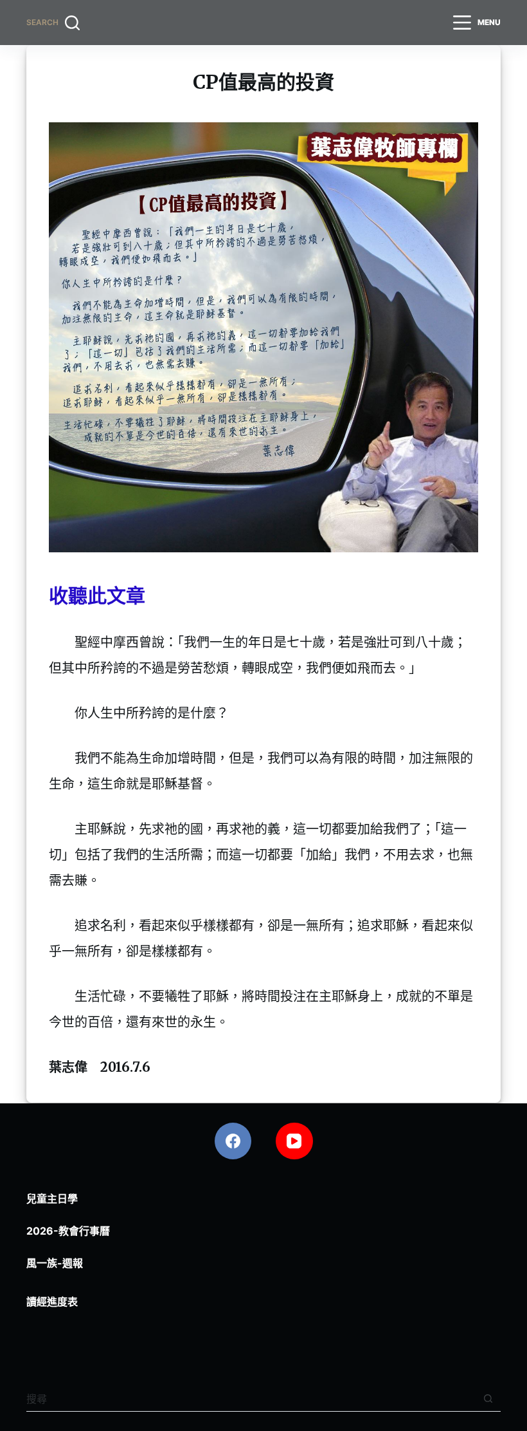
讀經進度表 (52, 1301)
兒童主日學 (52, 1198)
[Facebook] (233, 1141)
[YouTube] (294, 1141)
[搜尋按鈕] (488, 1398)
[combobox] (251, 1399)
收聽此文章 (97, 595)
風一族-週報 (54, 1263)
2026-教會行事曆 (68, 1230)
